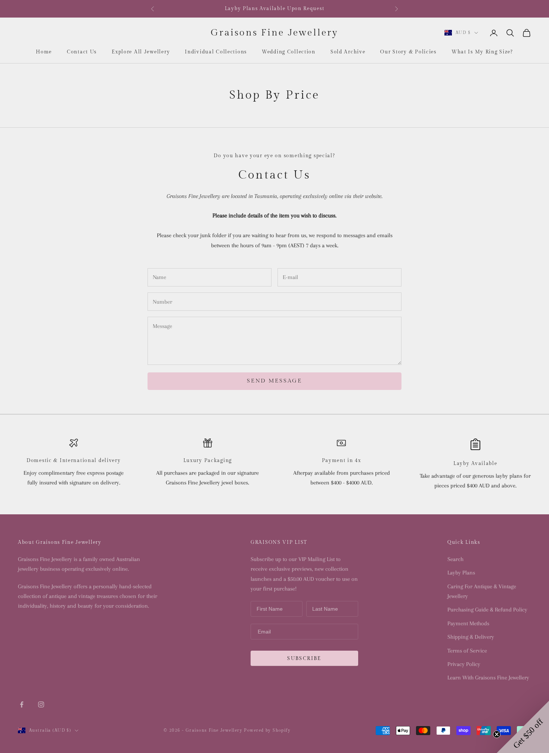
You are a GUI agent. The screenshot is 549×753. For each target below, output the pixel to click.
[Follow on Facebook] (21, 704)
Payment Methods (468, 623)
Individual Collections (216, 52)
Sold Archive (348, 52)
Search (455, 559)
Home (44, 52)
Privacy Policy (463, 664)
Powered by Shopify (267, 730)
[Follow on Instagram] (41, 704)
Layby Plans (461, 572)
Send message (274, 381)
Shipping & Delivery (470, 636)
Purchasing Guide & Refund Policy (487, 609)
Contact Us (82, 52)
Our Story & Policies (408, 52)
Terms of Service (467, 650)
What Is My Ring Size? (482, 52)
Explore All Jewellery (141, 52)
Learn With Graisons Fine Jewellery (488, 677)
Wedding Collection (289, 52)
